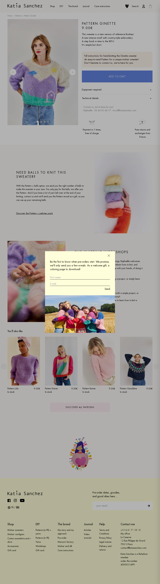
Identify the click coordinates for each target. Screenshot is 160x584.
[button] (109, 255)
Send (107, 289)
